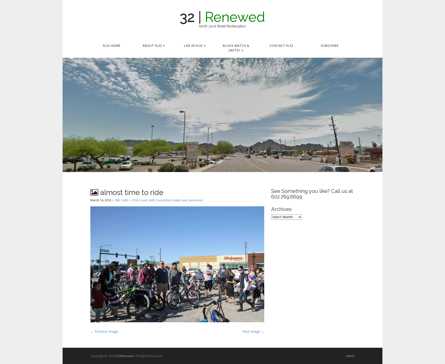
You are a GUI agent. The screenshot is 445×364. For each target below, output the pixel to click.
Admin (350, 356)
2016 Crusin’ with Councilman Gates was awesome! (167, 200)
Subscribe (329, 45)
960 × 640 (121, 200)
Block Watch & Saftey (235, 47)
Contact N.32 (281, 45)
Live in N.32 (193, 45)
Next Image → (253, 331)
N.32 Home (111, 45)
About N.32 (153, 45)
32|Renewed (124, 356)
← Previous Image (104, 331)
